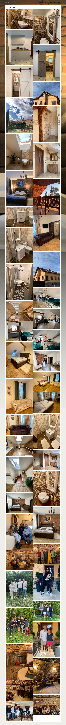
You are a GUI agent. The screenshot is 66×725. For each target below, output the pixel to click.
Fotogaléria (47, 2)
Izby (43, 2)
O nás (40, 2)
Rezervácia (55, 2)
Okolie (51, 2)
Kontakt (59, 2)
